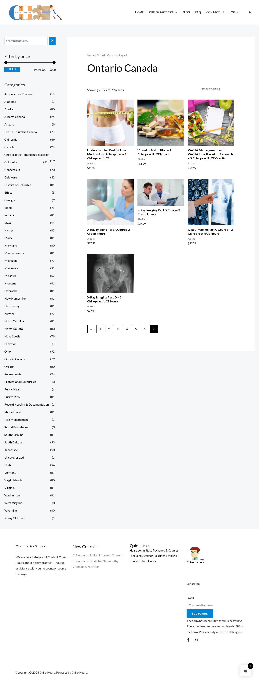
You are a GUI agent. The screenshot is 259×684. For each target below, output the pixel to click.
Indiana (9, 215)
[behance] (196, 640)
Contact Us (215, 12)
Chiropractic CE (161, 12)
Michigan (10, 260)
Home (139, 12)
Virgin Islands (13, 480)
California (10, 139)
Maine (8, 238)
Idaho (8, 207)
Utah (7, 465)
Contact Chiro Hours (143, 561)
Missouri (10, 275)
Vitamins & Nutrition (86, 566)
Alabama (10, 101)
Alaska (8, 109)
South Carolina (13, 434)
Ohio (7, 351)
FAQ (198, 12)
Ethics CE (172, 555)
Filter (12, 69)
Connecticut (12, 169)
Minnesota (11, 268)
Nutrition (10, 344)
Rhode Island (12, 412)
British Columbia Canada (20, 132)
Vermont (10, 472)
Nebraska (10, 291)
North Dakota (13, 328)
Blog (186, 12)
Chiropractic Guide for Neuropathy (95, 561)
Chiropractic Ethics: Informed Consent (97, 555)
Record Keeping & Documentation (26, 404)
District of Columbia (17, 185)
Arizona (9, 124)
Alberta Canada (14, 116)
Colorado (10, 162)
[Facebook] (188, 640)
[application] (175, 12)
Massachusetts (14, 253)
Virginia (9, 487)
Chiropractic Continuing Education (26, 154)
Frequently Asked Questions (147, 555)
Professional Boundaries (20, 381)
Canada (9, 147)
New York (10, 313)
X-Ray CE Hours (14, 518)
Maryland (10, 245)
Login (141, 550)
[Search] (52, 41)
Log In (234, 12)
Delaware (10, 177)
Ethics (8, 192)
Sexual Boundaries (16, 427)
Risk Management (16, 419)
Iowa (7, 222)
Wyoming (10, 510)
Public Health (13, 389)
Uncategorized (14, 457)
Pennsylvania (12, 374)
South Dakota (13, 442)
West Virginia (13, 503)
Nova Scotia (12, 336)
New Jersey (12, 306)
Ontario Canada (14, 359)
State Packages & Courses (161, 550)
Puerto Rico (12, 397)
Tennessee (11, 450)
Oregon (9, 366)
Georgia (9, 200)
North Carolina (14, 321)
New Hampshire (15, 298)
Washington (12, 495)
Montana (10, 283)
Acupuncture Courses (18, 94)
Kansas (9, 230)
